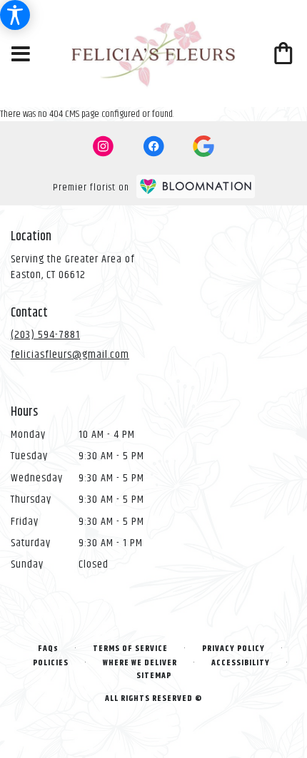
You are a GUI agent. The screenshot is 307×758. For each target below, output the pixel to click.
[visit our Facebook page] (153, 146)
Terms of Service (130, 648)
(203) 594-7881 (45, 335)
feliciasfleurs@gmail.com (70, 355)
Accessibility (240, 663)
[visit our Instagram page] (104, 146)
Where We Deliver (140, 663)
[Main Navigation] (20, 55)
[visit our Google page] (203, 146)
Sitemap (153, 676)
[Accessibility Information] (15, 15)
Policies (51, 663)
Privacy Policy (233, 648)
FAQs (48, 648)
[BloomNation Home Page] (195, 186)
